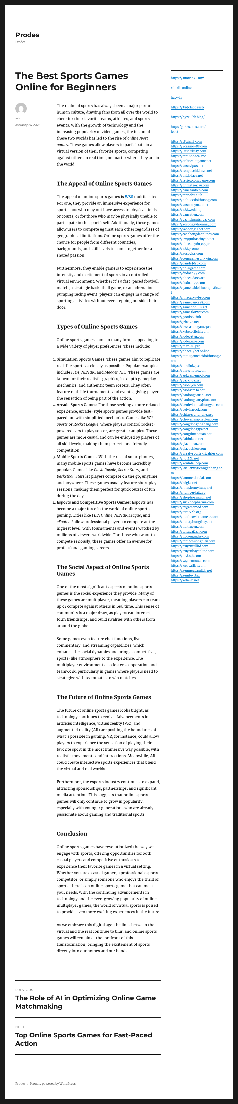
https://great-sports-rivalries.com (197, 454)
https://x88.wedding (186, 210)
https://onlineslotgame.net (191, 161)
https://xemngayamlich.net (191, 571)
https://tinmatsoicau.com (190, 185)
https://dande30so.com (188, 263)
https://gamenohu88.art (189, 307)
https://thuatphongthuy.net (191, 522)
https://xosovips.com (187, 254)
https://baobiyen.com (187, 385)
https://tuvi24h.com (186, 556)
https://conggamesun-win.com (194, 259)
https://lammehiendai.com (191, 478)
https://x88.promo (185, 249)
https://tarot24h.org (186, 512)
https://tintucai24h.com (189, 532)
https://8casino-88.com (189, 146)
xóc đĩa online (181, 88)
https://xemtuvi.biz (185, 575)
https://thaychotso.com (188, 371)
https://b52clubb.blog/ (188, 117)
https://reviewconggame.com (193, 180)
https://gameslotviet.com (190, 312)
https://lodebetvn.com (187, 337)
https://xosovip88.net (187, 166)
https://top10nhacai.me (188, 156)
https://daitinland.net (187, 439)
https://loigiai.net (184, 483)
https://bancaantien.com (189, 190)
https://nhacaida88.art (188, 278)
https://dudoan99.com (188, 283)
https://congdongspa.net (189, 429)
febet (174, 132)
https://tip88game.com (188, 268)
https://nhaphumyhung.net (191, 488)
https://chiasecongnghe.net (192, 415)
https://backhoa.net (186, 380)
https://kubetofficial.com (189, 332)
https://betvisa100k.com (189, 410)
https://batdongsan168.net (191, 395)
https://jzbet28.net (185, 322)
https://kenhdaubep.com (189, 463)
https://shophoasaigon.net (191, 497)
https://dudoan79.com (188, 273)
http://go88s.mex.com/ (188, 127)
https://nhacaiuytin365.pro (191, 244)
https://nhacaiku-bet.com (190, 298)
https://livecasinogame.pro (191, 327)
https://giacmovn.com (187, 444)
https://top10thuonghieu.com (193, 541)
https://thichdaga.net (187, 176)
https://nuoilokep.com (188, 366)
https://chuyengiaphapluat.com (194, 419)
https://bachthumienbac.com (193, 219)
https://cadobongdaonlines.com (195, 234)
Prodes (27, 35)
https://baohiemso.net (188, 390)
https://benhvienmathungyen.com (197, 405)
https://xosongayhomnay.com (193, 224)
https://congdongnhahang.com (194, 424)
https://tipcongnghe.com (190, 536)
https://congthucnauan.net (191, 434)
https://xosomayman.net (189, 205)
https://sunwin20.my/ (187, 78)
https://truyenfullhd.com (189, 546)
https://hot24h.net (185, 458)
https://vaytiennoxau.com (190, 561)
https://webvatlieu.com (188, 566)
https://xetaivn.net (185, 580)
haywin (176, 98)
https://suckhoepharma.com (192, 502)
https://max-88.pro (185, 346)
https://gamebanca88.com (190, 302)
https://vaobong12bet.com (190, 229)
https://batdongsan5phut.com (193, 400)
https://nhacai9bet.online (190, 351)
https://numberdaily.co (188, 493)
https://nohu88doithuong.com (194, 200)
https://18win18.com (186, 141)
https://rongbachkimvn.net (191, 171)
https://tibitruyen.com (187, 527)
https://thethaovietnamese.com (194, 517)
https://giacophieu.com (188, 449)
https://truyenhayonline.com (192, 551)
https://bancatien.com (187, 215)
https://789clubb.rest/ (187, 107)
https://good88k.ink (186, 317)
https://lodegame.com (187, 341)
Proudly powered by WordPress (53, 1084)
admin (20, 118)
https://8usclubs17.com (188, 151)
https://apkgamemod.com (190, 376)
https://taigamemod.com (189, 507)
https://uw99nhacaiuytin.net (192, 239)
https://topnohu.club (186, 195)
